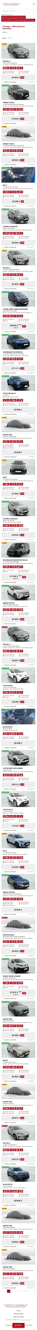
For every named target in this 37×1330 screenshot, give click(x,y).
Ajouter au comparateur (10, 82)
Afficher (4, 38)
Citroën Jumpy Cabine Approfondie (24, 20)
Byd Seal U (5, 17)
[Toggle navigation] (33, 4)
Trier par (4, 32)
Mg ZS (23, 17)
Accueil (18, 1310)
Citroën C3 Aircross (7, 20)
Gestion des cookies (18, 1317)
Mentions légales (18, 1313)
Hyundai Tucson (14, 17)
